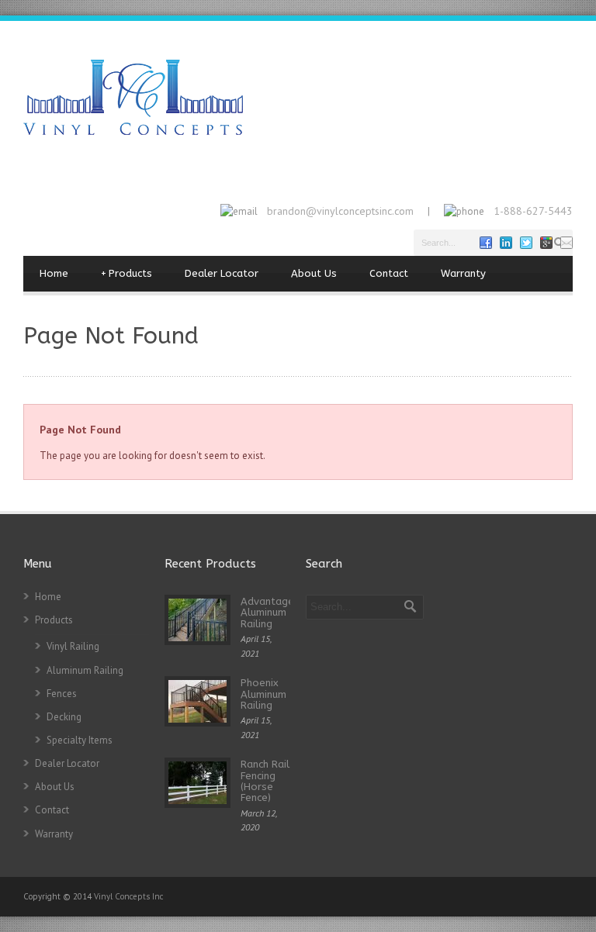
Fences (62, 693)
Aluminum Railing (85, 670)
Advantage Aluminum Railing (267, 612)
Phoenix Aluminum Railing (263, 694)
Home (54, 273)
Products (126, 273)
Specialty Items (80, 740)
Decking (64, 716)
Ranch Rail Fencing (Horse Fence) (265, 780)
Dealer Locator (221, 273)
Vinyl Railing (73, 646)
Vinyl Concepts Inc (128, 896)
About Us (314, 273)
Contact (388, 273)
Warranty (463, 273)
